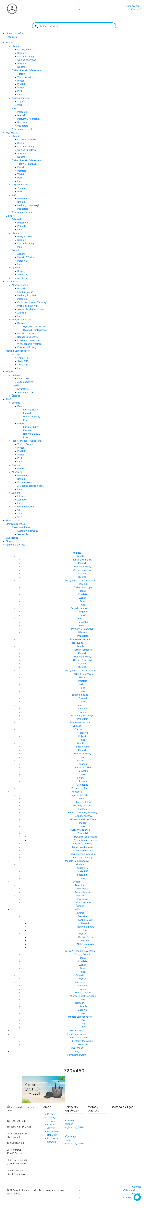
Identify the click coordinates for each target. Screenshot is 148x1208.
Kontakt (51, 1114)
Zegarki (21, 101)
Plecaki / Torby (25, 257)
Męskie (15, 385)
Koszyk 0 (136, 9)
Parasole (22, 198)
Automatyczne (25, 381)
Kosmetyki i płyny (27, 347)
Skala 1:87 (22, 364)
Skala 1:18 (22, 357)
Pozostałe (22, 125)
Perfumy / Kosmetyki (28, 118)
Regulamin (53, 1131)
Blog (8, 541)
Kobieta (10, 42)
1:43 (19, 513)
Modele (16, 354)
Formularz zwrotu (15, 544)
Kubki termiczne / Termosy (32, 302)
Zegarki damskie (21, 98)
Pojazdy (21, 226)
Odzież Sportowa (27, 149)
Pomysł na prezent (22, 129)
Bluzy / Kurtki (24, 236)
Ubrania (16, 46)
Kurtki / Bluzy (30, 409)
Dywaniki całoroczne (34, 326)
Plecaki (21, 80)
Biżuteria (22, 122)
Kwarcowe (23, 378)
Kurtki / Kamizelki (26, 49)
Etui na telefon (25, 291)
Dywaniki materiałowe (35, 330)
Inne (19, 94)
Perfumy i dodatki (27, 295)
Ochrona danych (132, 1190)
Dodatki (21, 66)
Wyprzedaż (12, 537)
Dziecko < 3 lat (20, 278)
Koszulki (21, 53)
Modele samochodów (23, 506)
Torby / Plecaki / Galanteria (26, 70)
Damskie (16, 375)
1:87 (19, 516)
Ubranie (21, 496)
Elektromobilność (15, 523)
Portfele (21, 84)
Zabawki (16, 219)
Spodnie (21, 63)
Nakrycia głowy (25, 56)
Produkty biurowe (27, 305)
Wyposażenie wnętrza (29, 343)
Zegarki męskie (20, 184)
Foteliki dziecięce (26, 333)
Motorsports (13, 520)
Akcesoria (22, 274)
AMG (8, 399)
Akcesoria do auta (22, 319)
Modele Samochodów (18, 350)
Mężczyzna (12, 132)
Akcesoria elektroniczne (30, 309)
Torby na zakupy (26, 77)
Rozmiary (52, 1134)
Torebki (21, 73)
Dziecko (10, 215)
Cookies (136, 1186)
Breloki (21, 115)
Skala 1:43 (22, 361)
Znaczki (21, 312)
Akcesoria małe (20, 284)
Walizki (21, 87)
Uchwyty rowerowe (28, 340)
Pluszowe (22, 222)
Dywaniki (22, 323)
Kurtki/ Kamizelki (26, 139)
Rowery (16, 267)
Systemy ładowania (28, 530)
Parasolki (22, 111)
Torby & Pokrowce (27, 163)
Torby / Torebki (25, 444)
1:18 (19, 510)
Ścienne (16, 395)
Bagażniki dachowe (28, 336)
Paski (20, 91)
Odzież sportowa (26, 59)
